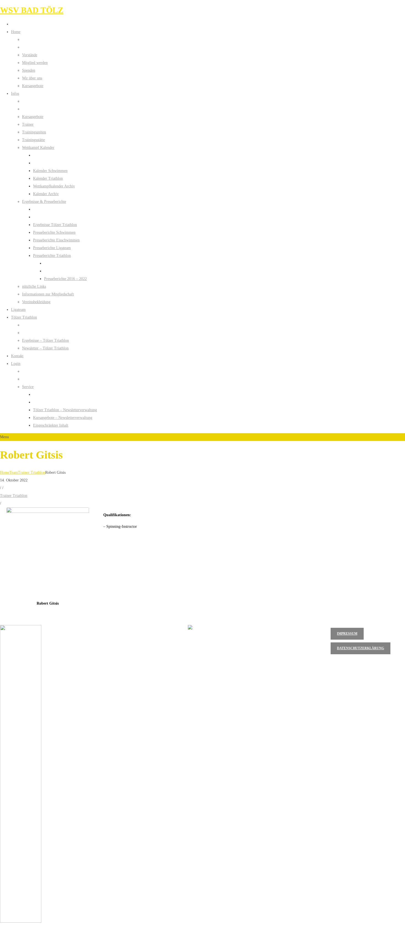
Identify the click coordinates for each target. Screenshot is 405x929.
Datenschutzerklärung (360, 648)
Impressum (347, 634)
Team (13, 472)
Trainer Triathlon (31, 472)
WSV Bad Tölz (31, 10)
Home (4, 472)
